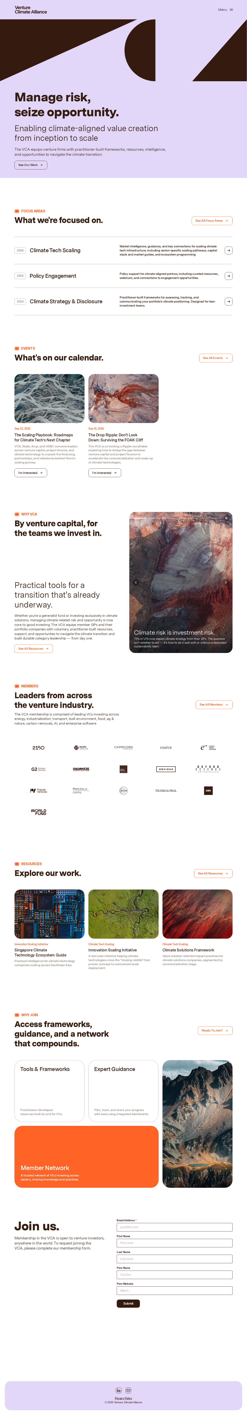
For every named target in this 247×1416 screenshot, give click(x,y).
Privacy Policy (123, 1398)
